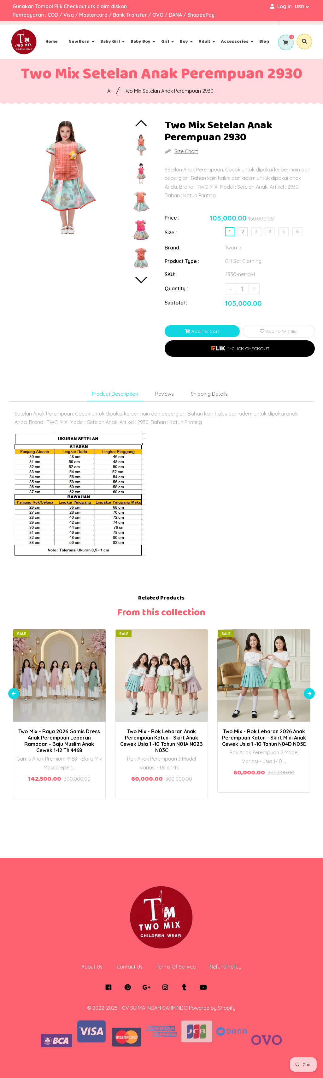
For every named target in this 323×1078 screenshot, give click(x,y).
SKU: (170, 274)
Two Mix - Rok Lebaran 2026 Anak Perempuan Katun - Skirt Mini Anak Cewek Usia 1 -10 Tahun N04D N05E (264, 737)
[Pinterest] (129, 987)
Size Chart (186, 151)
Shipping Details (209, 394)
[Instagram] (167, 987)
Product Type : (182, 261)
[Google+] (148, 987)
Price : (172, 218)
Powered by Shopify (212, 1008)
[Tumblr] (185, 987)
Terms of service (176, 966)
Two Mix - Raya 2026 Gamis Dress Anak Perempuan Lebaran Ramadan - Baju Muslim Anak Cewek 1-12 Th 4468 (59, 740)
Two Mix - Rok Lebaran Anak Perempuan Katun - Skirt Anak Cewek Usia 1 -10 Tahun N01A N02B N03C (161, 740)
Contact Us (129, 966)
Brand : (173, 247)
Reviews (164, 394)
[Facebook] (110, 987)
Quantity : (176, 288)
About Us (92, 966)
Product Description (115, 394)
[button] (240, 348)
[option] (66, 177)
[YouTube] (204, 987)
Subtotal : (176, 302)
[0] (284, 42)
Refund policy (225, 966)
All (109, 91)
